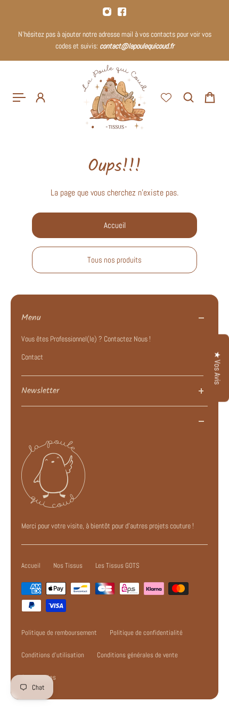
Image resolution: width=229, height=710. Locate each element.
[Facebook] (121, 11)
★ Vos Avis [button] (217, 368)
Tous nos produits (114, 260)
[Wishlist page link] (166, 97)
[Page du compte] (40, 97)
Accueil (115, 225)
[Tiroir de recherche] (188, 97)
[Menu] (19, 97)
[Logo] (114, 97)
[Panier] (209, 97)
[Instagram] (107, 11)
